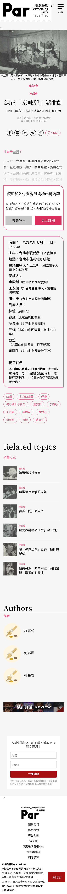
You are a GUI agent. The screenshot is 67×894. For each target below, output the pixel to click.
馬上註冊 (48, 220)
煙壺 (44, 396)
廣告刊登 (33, 835)
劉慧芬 (10, 420)
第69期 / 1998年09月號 (33, 121)
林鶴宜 (42, 412)
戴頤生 (40, 420)
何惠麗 (37, 117)
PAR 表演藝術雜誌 (33, 813)
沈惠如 (27, 117)
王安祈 (8, 161)
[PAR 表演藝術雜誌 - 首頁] (25, 11)
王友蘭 (10, 412)
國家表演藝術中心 (33, 846)
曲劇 (16, 151)
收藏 (55, 133)
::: (52, 5)
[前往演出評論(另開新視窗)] (33, 707)
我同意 (57, 877)
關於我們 (33, 824)
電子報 (33, 841)
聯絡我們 (33, 830)
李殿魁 (53, 404)
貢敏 (25, 420)
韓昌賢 (47, 117)
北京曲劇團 (26, 396)
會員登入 (19, 220)
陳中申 (26, 412)
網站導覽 (33, 857)
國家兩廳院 (33, 852)
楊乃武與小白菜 (15, 404)
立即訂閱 (33, 774)
